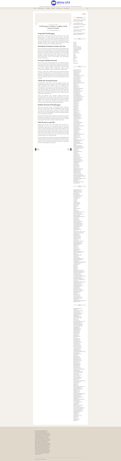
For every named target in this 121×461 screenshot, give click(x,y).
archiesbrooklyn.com (77, 129)
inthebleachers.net (77, 172)
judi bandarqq (76, 50)
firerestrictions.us (76, 128)
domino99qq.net (76, 194)
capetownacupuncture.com (78, 211)
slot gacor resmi (42, 448)
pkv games (75, 51)
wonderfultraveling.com (78, 122)
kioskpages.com (76, 390)
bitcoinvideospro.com (77, 213)
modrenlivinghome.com (77, 409)
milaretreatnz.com (76, 110)
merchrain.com (76, 413)
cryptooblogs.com (76, 338)
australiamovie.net (76, 72)
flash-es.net (75, 265)
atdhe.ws (75, 144)
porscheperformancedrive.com (79, 380)
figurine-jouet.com (77, 406)
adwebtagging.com (77, 286)
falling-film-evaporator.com (78, 272)
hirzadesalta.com (76, 327)
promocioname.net (77, 123)
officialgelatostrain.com (77, 394)
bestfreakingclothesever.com (79, 271)
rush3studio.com (76, 197)
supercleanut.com (76, 357)
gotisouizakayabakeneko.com (79, 216)
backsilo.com (75, 267)
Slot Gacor (59, 8)
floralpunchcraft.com (77, 252)
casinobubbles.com (77, 329)
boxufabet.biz (76, 404)
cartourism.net (76, 166)
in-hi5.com (75, 201)
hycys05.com (75, 239)
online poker (75, 63)
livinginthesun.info (76, 208)
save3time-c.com (76, 86)
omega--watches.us (77, 80)
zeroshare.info (76, 108)
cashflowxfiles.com (76, 244)
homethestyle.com (77, 341)
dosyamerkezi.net (76, 93)
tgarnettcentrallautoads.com (78, 82)
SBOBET (53, 8)
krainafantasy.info (76, 202)
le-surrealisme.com (77, 94)
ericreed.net (75, 149)
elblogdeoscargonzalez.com (78, 134)
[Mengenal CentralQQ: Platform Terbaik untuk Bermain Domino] (37, 149)
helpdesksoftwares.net (77, 308)
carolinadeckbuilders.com (78, 99)
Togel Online (66, 8)
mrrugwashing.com (77, 263)
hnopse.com (75, 293)
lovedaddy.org (76, 260)
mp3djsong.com (76, 74)
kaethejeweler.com (77, 395)
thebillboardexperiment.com (78, 399)
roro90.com (75, 199)
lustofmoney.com (76, 295)
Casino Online (41, 8)
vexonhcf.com (76, 87)
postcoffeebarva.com (77, 222)
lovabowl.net (75, 309)
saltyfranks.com (76, 103)
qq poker (39, 441)
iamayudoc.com (76, 352)
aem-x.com (75, 337)
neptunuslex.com (76, 76)
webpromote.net (76, 135)
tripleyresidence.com (77, 374)
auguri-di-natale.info (77, 78)
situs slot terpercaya (46, 435)
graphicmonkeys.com (77, 360)
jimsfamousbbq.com (77, 69)
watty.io (74, 207)
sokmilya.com (75, 416)
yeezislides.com (76, 315)
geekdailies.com (76, 412)
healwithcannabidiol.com (78, 388)
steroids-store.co (76, 136)
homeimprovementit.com (78, 310)
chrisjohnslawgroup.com (78, 371)
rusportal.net (75, 206)
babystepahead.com (77, 288)
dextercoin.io (75, 180)
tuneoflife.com (76, 299)
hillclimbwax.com (76, 292)
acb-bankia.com (76, 264)
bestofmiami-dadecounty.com (79, 321)
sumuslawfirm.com (77, 273)
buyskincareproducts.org (78, 174)
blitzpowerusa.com (77, 237)
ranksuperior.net (76, 287)
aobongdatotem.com (77, 316)
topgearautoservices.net (78, 405)
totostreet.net (76, 334)
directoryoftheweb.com (77, 195)
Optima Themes (43, 459)
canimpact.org (76, 164)
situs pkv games (76, 52)
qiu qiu (74, 58)
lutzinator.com (76, 383)
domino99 (37, 433)
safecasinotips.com (76, 365)
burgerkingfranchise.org (78, 224)
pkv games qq (39, 434)
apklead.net (75, 420)
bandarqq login (43, 440)
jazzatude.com (76, 106)
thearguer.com (76, 250)
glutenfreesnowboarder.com (78, 386)
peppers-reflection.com (77, 298)
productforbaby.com (77, 229)
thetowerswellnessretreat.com (79, 393)
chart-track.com (76, 121)
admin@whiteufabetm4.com (56, 30)
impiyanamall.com (76, 331)
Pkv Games (48, 8)
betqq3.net (75, 152)
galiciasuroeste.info (77, 114)
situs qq (74, 42)
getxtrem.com (76, 246)
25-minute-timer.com (77, 346)
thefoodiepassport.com (77, 159)
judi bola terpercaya (43, 449)
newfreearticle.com (77, 236)
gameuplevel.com (76, 339)
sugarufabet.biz (76, 402)
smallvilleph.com (76, 113)
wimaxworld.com (76, 124)
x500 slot (44, 434)
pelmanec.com (76, 193)
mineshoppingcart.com (77, 323)
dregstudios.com (76, 116)
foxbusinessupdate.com (77, 259)
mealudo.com (76, 256)
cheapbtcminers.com (77, 350)
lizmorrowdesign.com (77, 387)
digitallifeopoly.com (77, 328)
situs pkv (75, 43)
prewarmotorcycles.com (78, 90)
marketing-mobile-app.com (78, 251)
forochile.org (75, 120)
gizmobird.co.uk (76, 73)
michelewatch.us (76, 79)
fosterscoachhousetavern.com (79, 231)
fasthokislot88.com (77, 364)
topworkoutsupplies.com (78, 324)
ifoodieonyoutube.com (77, 322)
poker (74, 56)
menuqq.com (37, 430)
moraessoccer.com (76, 118)
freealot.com (75, 355)
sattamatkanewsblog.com (78, 278)
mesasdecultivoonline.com (78, 232)
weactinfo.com (76, 248)
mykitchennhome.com (77, 157)
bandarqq (75, 57)
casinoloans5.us (76, 153)
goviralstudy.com (76, 165)
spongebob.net (76, 218)
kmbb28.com (75, 414)
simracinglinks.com (76, 92)
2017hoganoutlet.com (77, 192)
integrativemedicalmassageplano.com (80, 262)
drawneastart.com (76, 363)
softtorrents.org (76, 376)
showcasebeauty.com (77, 95)
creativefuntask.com (77, 348)
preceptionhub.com (77, 314)
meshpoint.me (76, 217)
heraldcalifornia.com (77, 359)
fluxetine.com (76, 150)
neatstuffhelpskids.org (77, 117)
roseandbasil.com (76, 142)
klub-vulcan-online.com (78, 372)
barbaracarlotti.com (77, 170)
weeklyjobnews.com (77, 284)
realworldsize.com (76, 227)
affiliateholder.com (77, 301)
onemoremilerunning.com (78, 241)
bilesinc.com (75, 109)
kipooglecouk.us (76, 156)
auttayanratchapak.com (77, 221)
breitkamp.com (76, 373)
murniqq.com (37, 451)
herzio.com (75, 200)
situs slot (40, 435)
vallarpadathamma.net (77, 225)
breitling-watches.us (77, 81)
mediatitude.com (76, 89)
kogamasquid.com (76, 177)
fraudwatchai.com (76, 336)
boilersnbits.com (76, 234)
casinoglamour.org (76, 179)
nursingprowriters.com (77, 274)
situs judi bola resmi (45, 450)
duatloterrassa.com (77, 378)
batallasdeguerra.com (77, 115)
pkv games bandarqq (77, 49)
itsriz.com (75, 209)
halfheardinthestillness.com (78, 146)
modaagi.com (75, 111)
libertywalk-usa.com (77, 71)
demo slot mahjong (77, 46)
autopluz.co (75, 85)
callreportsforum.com (77, 415)
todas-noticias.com (76, 203)
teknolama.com (76, 228)
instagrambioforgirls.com (78, 243)
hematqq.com (43, 451)
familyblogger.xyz (76, 370)
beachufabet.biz (76, 400)
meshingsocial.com (76, 249)
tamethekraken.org (77, 381)
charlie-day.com (76, 257)
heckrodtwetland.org (77, 145)
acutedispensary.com (77, 277)
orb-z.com (75, 230)
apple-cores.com (76, 167)
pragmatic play (38, 436)
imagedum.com (76, 392)
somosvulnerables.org (77, 377)
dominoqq (75, 60)
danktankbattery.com (77, 255)
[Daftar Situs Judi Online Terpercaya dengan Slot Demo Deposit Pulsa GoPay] (60, 3)
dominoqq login (40, 444)
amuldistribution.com (77, 342)
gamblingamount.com (77, 291)
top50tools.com (76, 101)
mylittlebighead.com (77, 353)
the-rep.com (75, 102)
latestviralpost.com (76, 235)
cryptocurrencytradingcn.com (79, 279)
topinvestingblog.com (77, 100)
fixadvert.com (76, 83)
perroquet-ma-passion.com (78, 408)
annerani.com (76, 104)
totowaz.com (75, 280)
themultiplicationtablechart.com (79, 178)
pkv (74, 59)
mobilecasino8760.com (77, 151)
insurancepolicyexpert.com (78, 96)
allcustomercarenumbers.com (79, 369)
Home (35, 8)
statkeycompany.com (77, 97)
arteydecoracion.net (77, 137)
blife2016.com (76, 385)
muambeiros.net (76, 130)
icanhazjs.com (76, 163)
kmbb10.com (75, 245)
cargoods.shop (76, 210)
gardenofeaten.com (77, 238)
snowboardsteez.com (77, 242)
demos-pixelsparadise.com (78, 88)
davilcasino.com (76, 335)
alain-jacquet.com (76, 215)
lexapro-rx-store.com (77, 173)
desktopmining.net (77, 171)
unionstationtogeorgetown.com (79, 351)
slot (74, 53)
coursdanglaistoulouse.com (78, 75)
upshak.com (75, 266)
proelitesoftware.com (77, 367)
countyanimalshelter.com (78, 285)
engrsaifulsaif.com (76, 349)
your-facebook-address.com (78, 407)
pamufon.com (76, 379)
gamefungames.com (77, 345)
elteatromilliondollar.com (78, 223)
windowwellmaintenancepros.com (79, 300)
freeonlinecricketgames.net (78, 125)
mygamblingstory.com (77, 189)
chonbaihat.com (76, 132)
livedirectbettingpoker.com (78, 258)
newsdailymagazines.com (78, 313)
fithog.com (75, 138)
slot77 (40, 454)
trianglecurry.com (76, 391)
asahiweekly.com (76, 356)
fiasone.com (75, 253)
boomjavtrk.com (76, 419)
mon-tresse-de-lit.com (77, 401)
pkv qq (74, 44)
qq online (75, 45)
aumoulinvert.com (76, 158)
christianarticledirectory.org (78, 181)
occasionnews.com (76, 294)
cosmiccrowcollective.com (78, 214)
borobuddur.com (76, 343)
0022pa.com (75, 107)
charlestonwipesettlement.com (79, 281)
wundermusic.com (76, 344)
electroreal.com (76, 320)
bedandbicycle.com (77, 358)
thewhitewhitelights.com (78, 143)
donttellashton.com (77, 196)
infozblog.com (76, 131)
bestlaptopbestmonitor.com (78, 139)
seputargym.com (76, 330)
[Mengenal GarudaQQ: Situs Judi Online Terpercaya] (69, 149)
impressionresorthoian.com (78, 270)
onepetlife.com (76, 398)
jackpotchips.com (76, 366)
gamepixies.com (76, 362)
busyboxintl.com (76, 220)
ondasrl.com (75, 384)
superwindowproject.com (78, 160)
